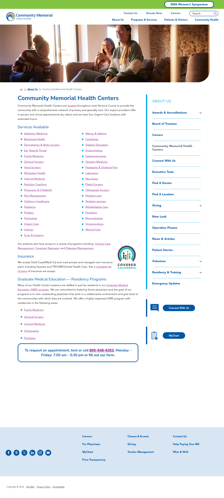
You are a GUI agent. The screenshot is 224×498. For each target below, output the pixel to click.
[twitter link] (24, 453)
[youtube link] (48, 453)
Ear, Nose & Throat (35, 150)
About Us (118, 20)
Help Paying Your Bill (186, 444)
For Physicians (91, 444)
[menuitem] (119, 21)
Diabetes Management (79, 248)
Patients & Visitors (176, 20)
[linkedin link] (32, 453)
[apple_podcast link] (17, 453)
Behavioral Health (34, 139)
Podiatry (29, 213)
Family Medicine (34, 156)
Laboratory (91, 173)
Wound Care (93, 230)
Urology (28, 230)
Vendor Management (141, 452)
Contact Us (130, 13)
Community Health (206, 20)
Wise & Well (180, 452)
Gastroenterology (95, 156)
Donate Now (154, 13)
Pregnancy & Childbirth (38, 190)
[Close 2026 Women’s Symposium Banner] (210, 4)
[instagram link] (40, 453)
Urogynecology (94, 224)
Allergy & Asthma (95, 134)
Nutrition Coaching (35, 184)
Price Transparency (94, 460)
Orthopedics (31, 331)
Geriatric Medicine (96, 162)
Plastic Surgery (94, 184)
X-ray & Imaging (34, 235)
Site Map (30, 487)
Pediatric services (95, 201)
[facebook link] (9, 453)
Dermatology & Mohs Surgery (42, 145)
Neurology (91, 179)
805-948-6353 (101, 350)
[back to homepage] (21, 89)
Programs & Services (144, 20)
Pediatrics (30, 207)
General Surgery (34, 162)
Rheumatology (94, 218)
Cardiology (91, 139)
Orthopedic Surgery (97, 190)
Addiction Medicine (36, 134)
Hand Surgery (32, 167)
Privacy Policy (43, 487)
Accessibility (59, 487)
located (72, 106)
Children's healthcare (36, 201)
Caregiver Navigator (47, 248)
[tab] (200, 112)
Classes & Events (138, 436)
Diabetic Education (96, 145)
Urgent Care (31, 224)
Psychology (30, 218)
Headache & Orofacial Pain (101, 167)
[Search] (215, 13)
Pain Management (35, 196)
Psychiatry (91, 213)
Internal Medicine (34, 179)
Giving (132, 444)
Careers (175, 13)
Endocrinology (94, 150)
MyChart (87, 452)
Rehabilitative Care (96, 207)
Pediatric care (93, 196)
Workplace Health (34, 173)
